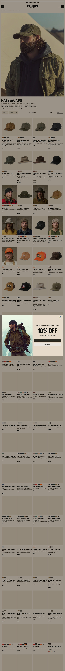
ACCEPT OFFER (47, 340)
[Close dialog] (60, 317)
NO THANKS (47, 344)
